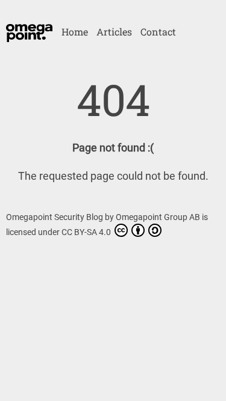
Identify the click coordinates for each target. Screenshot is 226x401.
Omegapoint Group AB (159, 217)
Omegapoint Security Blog (55, 217)
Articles (114, 31)
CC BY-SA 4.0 (87, 232)
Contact (158, 31)
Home (74, 31)
